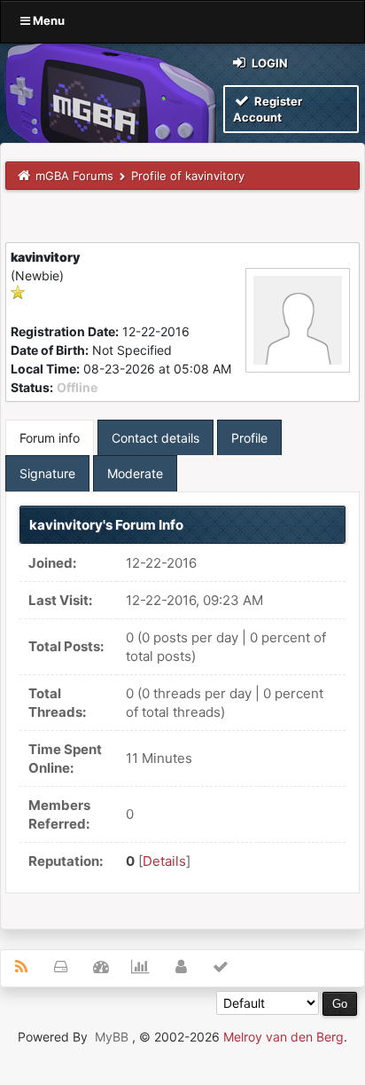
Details (164, 861)
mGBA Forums (74, 176)
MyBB (111, 1036)
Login (268, 63)
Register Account (267, 109)
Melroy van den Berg (283, 1036)
